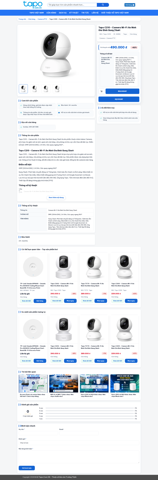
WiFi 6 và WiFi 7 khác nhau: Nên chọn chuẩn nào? (62, 395)
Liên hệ (95, 13)
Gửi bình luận (26, 468)
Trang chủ (22, 19)
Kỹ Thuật (74, 13)
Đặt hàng (40, 301)
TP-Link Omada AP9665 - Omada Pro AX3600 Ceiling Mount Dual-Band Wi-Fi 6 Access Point (32, 286)
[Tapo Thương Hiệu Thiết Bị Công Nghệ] (33, 5)
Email (61, 429)
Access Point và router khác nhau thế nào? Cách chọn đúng (32, 395)
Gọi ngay (119, 99)
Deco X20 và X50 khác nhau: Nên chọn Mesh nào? (93, 395)
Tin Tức (85, 13)
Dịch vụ (63, 13)
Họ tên (22, 429)
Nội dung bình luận (26, 449)
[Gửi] (103, 5)
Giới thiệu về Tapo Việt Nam (115, 13)
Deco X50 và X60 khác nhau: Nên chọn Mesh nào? (123, 395)
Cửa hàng (51, 13)
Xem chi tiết (26, 301)
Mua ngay (122, 91)
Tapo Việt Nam (36, 13)
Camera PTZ (42, 19)
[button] (56, 197)
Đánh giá (22, 439)
